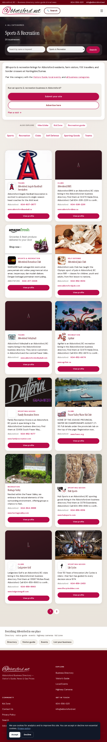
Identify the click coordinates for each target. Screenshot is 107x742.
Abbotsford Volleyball (27, 338)
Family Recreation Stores (28, 414)
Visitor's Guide (62, 678)
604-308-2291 (77, 204)
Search (52, 10)
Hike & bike (43, 125)
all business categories (77, 77)
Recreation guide (76, 125)
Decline (27, 734)
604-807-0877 (28, 204)
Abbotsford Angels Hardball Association (30, 188)
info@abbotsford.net (95, 2)
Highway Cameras (64, 689)
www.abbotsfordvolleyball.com (34, 358)
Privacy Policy (8, 714)
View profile (28, 216)
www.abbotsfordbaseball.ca (20, 209)
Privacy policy (24, 728)
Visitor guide (28, 642)
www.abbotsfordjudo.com (69, 286)
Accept (14, 734)
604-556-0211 (77, 2)
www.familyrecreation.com (19, 439)
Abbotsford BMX (64, 186)
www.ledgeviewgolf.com (18, 592)
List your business (62, 642)
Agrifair (71, 338)
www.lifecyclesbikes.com (68, 588)
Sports (10, 135)
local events (54, 77)
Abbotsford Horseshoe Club (29, 262)
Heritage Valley (14, 490)
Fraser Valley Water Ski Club (80, 414)
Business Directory (64, 673)
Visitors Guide (40, 77)
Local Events (62, 684)
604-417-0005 (29, 281)
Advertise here (53, 105)
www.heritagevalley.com (18, 513)
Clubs (38, 135)
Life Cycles (72, 567)
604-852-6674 (78, 357)
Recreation (24, 135)
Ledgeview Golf (24, 567)
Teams (88, 135)
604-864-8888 (28, 508)
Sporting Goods (72, 135)
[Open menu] (102, 11)
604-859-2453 (78, 583)
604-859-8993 (28, 586)
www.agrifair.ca (64, 362)
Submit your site (53, 96)
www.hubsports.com (67, 515)
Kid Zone (58, 125)
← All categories (14, 25)
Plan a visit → (14, 112)
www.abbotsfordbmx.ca (68, 209)
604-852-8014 (77, 281)
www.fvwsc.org (77, 434)
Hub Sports (72, 491)
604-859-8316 (77, 510)
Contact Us (7, 709)
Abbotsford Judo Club (77, 262)
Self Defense (52, 135)
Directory (12, 642)
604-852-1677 (28, 434)
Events (44, 642)
